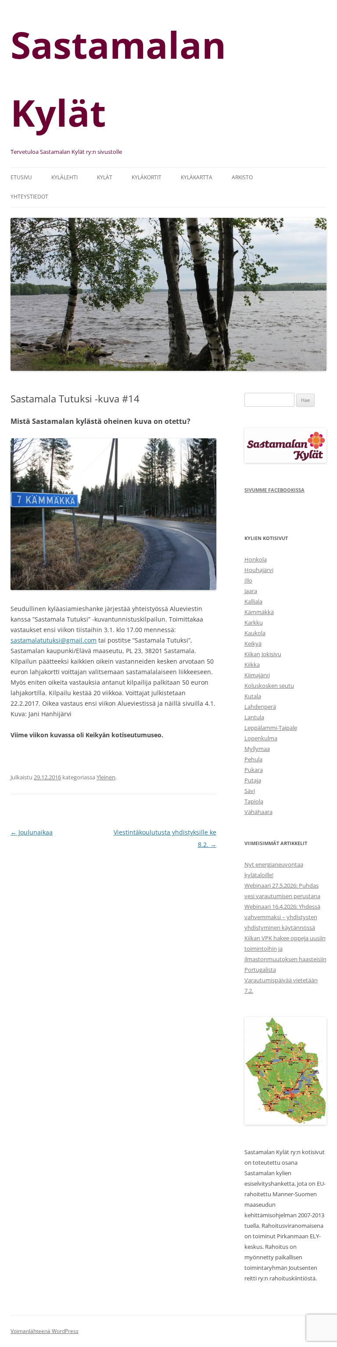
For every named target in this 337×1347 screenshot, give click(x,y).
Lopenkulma (260, 738)
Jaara (250, 591)
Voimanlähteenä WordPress (45, 1331)
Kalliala (253, 601)
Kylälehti (64, 177)
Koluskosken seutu (269, 685)
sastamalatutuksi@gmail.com (54, 640)
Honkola (255, 559)
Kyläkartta (196, 177)
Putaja (252, 780)
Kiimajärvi (257, 675)
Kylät (104, 177)
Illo (248, 580)
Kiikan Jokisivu (262, 654)
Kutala (252, 696)
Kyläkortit (146, 177)
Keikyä (253, 643)
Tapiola (253, 801)
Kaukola (254, 633)
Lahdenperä (260, 707)
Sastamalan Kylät (118, 78)
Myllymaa (257, 749)
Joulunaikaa (32, 832)
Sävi (249, 791)
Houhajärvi (258, 570)
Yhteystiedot (29, 196)
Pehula (253, 759)
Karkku (253, 622)
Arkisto (242, 177)
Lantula (254, 717)
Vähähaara (258, 812)
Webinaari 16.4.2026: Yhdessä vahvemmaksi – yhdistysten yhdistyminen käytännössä (282, 917)
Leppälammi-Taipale (270, 728)
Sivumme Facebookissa (274, 490)
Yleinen (106, 777)
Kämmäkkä (259, 612)
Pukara (253, 770)
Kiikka (252, 664)
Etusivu (21, 177)
